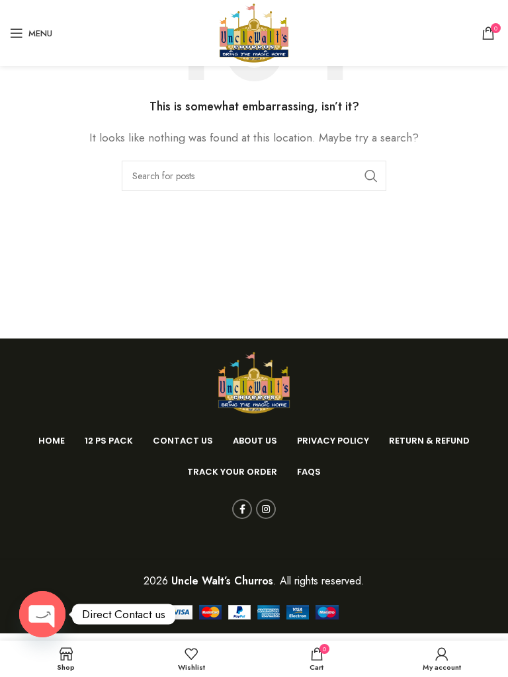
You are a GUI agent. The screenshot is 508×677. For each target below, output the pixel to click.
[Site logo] (254, 32)
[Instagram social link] (266, 509)
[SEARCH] (371, 176)
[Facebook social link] (242, 509)
